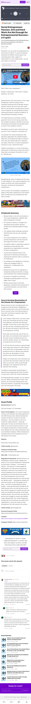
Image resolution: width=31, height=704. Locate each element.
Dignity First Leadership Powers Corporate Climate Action (15, 661)
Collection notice (23, 697)
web (14, 61)
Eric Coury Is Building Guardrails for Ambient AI (16, 666)
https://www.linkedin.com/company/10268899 (14, 518)
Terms (18, 697)
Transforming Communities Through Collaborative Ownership (17, 677)
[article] (15, 639)
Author (6, 581)
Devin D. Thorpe (4, 46)
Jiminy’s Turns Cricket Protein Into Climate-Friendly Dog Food (16, 638)
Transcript (18, 23)
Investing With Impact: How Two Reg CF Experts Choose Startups (17, 644)
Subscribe (22, 2)
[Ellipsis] (29, 579)
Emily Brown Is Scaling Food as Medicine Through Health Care (17, 655)
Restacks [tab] (11, 565)
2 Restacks (12, 555)
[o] (3, 639)
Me (7, 608)
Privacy (14, 697)
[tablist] (7, 565)
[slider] (14, 18)
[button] (4, 13)
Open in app (7, 23)
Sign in (28, 2)
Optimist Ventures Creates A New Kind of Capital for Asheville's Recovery (18, 672)
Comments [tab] (4, 565)
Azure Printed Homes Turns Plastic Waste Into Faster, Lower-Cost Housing (18, 649)
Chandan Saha (7, 579)
